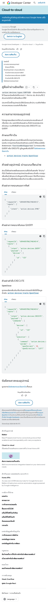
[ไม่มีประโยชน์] (21, 49)
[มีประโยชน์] (17, 49)
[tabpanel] (24, 207)
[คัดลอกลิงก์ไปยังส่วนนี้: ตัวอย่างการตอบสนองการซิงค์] (31, 185)
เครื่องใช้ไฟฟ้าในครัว (8, 517)
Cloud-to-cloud (12, 10)
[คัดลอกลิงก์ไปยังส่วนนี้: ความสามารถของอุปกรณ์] (32, 114)
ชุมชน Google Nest (9, 583)
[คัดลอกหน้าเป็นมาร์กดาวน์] (34, 87)
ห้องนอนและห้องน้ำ (8, 521)
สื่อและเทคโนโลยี (7, 509)
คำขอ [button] (5, 192)
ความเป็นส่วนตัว (15, 593)
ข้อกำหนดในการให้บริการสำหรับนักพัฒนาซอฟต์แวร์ (18, 554)
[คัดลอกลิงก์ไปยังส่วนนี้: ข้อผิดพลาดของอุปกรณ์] (31, 381)
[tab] (5, 192)
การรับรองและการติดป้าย (10, 535)
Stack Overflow (8, 579)
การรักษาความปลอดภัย (9, 504)
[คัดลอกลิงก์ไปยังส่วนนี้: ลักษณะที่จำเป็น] (19, 135)
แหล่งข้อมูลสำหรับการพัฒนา (11, 543)
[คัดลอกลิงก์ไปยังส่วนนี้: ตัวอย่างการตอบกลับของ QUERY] (35, 225)
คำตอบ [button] (14, 192)
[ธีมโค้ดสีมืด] (40, 197)
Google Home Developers (10, 44)
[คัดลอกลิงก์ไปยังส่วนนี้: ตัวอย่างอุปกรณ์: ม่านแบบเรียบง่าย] (43, 165)
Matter (4, 435)
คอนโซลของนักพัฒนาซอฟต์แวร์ (12, 568)
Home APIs (6, 478)
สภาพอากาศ (5, 500)
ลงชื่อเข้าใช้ (41, 3)
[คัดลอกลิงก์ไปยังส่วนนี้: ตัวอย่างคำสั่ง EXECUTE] (26, 281)
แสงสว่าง (5, 496)
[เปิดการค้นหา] (34, 2)
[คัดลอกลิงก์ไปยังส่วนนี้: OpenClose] (14, 285)
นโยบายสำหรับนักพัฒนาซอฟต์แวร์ (13, 558)
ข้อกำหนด (5, 593)
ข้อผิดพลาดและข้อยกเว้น (17, 387)
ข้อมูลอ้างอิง (39, 44)
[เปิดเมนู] (3, 3)
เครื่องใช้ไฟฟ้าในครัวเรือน (10, 513)
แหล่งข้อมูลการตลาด (8, 539)
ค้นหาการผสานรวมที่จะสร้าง (11, 461)
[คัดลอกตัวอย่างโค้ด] (44, 197)
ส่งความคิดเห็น (10, 55)
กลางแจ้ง (5, 525)
